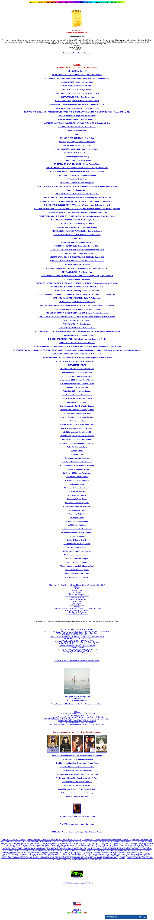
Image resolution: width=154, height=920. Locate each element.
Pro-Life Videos (77, 590)
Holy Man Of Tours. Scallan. (77, 402)
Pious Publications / (101, 850)
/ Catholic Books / (59, 840)
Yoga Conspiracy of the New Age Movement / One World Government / (40, 850)
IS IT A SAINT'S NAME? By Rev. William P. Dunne (77, 328)
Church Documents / (93, 843)
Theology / (92, 856)
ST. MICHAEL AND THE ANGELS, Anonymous (77, 183)
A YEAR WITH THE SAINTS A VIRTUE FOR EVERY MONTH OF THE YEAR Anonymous (77, 78)
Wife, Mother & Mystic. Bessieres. (77, 577)
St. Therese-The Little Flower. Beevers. (77, 551)
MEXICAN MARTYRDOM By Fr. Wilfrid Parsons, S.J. (77, 119)
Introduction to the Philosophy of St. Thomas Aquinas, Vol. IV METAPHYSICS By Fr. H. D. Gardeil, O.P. (77, 294)
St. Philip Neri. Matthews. (77, 525)
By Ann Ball (99, 257)
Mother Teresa (95, 859)
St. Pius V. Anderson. (77, 536)
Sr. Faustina (55, 856)
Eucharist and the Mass (110, 845)
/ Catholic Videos (47, 840)
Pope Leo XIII (77, 134)
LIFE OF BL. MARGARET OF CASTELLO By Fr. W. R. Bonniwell (77, 298)
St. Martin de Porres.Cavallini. (77, 521)
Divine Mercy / (35, 845)
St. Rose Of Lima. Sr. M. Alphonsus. (77, 544)
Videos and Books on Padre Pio (77, 614)
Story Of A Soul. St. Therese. (77, 562)
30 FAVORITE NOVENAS (77, 365)
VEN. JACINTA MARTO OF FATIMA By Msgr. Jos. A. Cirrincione (77, 235)
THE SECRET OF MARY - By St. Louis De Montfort (77, 175)
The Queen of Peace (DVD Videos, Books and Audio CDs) (77, 649)
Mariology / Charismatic (37, 849)
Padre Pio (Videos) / (72, 850)
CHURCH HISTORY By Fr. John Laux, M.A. (77, 82)
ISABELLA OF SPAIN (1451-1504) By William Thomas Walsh (77, 101)
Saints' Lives (77, 238)
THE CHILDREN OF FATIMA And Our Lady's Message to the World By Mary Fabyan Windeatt (77, 197)
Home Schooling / (89, 847)
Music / (134, 849)
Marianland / (7, 849)
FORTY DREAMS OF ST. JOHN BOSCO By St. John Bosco (77, 93)
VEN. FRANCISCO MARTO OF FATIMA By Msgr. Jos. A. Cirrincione (77, 231)
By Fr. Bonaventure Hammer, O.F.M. (86, 246)
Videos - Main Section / (9, 858)
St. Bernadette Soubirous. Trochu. (77, 469)
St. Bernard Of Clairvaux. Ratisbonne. (77, 473)
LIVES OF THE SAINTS (70, 253)
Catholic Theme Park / (50, 843)
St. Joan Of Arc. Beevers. (77, 495)
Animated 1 (127, 840)
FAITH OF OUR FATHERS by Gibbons (77, 90)
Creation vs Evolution (77, 598)
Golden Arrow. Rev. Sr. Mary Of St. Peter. (77, 398)
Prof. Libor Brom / (61, 852)
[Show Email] (140, 916)
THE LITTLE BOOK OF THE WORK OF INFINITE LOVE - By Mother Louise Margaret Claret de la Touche (77, 216)
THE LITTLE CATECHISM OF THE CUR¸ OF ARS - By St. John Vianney (77, 220)
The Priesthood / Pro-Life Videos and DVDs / (123, 850)
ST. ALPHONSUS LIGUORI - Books (77, 279)
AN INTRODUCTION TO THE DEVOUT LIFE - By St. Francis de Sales (77, 75)
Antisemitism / (117, 840)
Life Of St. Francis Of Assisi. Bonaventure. (77, 428)
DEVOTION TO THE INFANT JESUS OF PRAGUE (77, 343)
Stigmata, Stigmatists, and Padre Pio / (74, 856)
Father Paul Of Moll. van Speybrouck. (77, 391)
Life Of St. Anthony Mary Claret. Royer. (77, 413)
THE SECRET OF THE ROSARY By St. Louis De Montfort (77, 361)
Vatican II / (148, 856)
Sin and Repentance (110, 858)
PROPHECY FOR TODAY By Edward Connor (77, 640)
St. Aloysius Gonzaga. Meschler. (77, 458)
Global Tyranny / (51, 847)
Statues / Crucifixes (19, 840)
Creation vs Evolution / (121, 843)
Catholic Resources (34, 840)
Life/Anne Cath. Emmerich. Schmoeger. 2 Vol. (77, 410)
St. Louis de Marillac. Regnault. (77, 503)
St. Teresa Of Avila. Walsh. (77, 547)
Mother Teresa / (126, 849)
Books (20, 843)
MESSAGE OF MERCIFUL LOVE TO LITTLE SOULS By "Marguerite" (77, 354)
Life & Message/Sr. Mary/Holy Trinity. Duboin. (77, 406)
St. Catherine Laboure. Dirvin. (77, 477)
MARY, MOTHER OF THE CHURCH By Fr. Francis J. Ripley (77, 108)
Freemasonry (77, 603)
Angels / (109, 840)
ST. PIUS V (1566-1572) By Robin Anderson (77, 160)
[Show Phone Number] (144, 916)
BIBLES (77, 587)
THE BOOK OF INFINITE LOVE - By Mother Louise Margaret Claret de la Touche (77, 212)
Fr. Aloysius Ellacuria (142, 845)
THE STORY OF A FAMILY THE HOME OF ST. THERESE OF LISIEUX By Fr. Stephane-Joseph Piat (77, 276)
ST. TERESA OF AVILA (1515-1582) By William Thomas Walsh (77, 164)
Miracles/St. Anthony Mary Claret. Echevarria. (77, 443)
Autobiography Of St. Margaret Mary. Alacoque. (77, 380)
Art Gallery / (84, 841)
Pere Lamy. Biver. (77, 451)
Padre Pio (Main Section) (77, 130)
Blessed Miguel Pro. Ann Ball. (77, 387)
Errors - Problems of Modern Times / (89, 845)
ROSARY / (48, 854)
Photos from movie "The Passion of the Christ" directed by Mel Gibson (77, 704)
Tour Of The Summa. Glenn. (77, 190)
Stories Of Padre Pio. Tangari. (77, 559)
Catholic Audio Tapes (73, 840)
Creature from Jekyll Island (77, 599)
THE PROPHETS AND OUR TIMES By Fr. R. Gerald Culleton (77, 642)
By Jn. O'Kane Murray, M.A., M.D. (91, 250)
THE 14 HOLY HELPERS (64, 246)
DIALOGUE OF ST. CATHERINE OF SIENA (77, 86)
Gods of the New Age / (36, 847)
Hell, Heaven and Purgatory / (72, 847)
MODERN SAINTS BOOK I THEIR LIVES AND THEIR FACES (72, 257)
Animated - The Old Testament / (24, 841)
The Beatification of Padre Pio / (110, 841)
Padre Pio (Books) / (87, 850)
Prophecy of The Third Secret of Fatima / (25, 852)
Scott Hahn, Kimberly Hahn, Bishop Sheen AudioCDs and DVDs (128, 854)
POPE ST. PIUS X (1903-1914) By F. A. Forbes (77, 138)
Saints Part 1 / (57, 854)
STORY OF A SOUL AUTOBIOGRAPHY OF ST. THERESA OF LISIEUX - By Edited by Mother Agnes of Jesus (77, 186)
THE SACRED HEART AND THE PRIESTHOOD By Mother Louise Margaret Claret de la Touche (77, 358)
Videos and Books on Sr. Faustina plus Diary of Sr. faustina (77, 611)
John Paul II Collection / (104, 847)
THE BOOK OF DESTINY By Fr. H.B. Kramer (77, 629)
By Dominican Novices (84, 242)
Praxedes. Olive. (77, 454)
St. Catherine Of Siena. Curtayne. (77, 480)
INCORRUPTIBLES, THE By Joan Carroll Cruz (77, 97)
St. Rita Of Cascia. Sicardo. (77, 540)
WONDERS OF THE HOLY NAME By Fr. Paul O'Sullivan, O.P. (77, 291)
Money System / (114, 849)
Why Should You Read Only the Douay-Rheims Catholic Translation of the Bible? (77, 585)
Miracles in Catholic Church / (97, 849)
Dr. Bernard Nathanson (77, 594)
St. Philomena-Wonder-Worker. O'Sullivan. (77, 532)
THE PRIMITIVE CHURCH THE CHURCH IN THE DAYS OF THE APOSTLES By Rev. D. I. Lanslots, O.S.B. (77, 201)
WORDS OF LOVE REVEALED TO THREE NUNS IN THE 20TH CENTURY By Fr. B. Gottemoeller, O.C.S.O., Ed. (77, 283)
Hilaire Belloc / (126, 841)
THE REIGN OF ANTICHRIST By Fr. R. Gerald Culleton (77, 644)
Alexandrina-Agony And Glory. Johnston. (77, 372)
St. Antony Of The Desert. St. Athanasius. (77, 462)
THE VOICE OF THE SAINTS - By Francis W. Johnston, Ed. (77, 194)
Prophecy (77, 607)
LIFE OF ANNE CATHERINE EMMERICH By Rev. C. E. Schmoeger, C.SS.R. (77, 104)
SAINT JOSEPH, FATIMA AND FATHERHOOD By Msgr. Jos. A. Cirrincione (77, 171)
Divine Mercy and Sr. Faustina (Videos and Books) (77, 646)
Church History (105, 843)
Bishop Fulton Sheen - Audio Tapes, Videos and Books (77, 721)
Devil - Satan (77, 601)
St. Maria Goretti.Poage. (77, 510)
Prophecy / (7, 852)
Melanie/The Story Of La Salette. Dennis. (77, 439)
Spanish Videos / (35, 856)
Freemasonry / (9, 847)
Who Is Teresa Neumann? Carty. (77, 573)
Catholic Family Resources (19, 845)
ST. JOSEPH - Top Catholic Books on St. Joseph (77, 302)
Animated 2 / (136, 840)
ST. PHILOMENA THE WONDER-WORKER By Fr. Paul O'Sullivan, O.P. (77, 287)
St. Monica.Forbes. (77, 518)
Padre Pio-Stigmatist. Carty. (77, 447)
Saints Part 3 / (78, 854)
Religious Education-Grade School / (106, 852)
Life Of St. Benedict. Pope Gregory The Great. (77, 417)
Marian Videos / (23, 849)
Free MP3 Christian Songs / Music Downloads (77, 883)
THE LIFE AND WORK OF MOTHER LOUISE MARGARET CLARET (77, 309)
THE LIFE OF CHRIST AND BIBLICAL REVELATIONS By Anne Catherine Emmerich (77, 313)
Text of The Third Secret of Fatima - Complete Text (77, 713)
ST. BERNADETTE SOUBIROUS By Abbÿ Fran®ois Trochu (77, 149)
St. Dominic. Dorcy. (77, 484)
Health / (59, 847)
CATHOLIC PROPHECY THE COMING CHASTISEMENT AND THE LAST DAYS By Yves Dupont (77, 631)
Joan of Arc (117, 847)
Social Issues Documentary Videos (77, 596)
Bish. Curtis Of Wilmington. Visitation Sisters (77, 384)
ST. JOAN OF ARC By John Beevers (77, 153)
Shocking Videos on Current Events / (15, 856)
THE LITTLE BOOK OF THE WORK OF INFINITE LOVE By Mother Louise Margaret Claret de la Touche (77, 317)
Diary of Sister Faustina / (49, 845)
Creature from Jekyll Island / (139, 843)
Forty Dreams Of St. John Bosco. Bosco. (77, 395)
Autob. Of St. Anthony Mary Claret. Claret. (77, 376)
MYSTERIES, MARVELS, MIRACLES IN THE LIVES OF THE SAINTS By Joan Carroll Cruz (77, 123)
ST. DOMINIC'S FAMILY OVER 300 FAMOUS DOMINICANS (66, 268)
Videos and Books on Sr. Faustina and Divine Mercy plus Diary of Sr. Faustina (77, 717)
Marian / (15, 849)
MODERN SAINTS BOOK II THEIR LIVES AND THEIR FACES (72, 261)
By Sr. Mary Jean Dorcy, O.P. (98, 268)
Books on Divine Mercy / (33, 843)
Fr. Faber (122, 858)
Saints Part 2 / (68, 854)
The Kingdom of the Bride (77, 653)
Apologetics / (75, 841)
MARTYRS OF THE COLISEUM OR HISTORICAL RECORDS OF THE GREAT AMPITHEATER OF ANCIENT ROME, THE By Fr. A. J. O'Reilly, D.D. (77, 112)
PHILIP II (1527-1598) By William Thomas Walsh (77, 142)
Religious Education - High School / (131, 852)
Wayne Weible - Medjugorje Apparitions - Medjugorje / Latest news (79, 858)
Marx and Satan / (53, 849)
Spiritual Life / (46, 856)
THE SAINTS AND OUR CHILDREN (77, 264)
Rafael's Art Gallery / (47, 852)
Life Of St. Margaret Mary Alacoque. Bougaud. (77, 436)
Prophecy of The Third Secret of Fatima (77, 651)
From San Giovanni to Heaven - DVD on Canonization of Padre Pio (77, 756)
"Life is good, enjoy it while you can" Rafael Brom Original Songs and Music (77, 698)
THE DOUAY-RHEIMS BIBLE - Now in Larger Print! (77, 722)
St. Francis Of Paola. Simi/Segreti (76, 488)
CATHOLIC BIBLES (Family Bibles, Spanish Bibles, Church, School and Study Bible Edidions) (77, 719)
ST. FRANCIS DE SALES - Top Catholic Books (77, 369)
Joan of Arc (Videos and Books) (77, 157)
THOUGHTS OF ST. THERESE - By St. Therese (77, 224)
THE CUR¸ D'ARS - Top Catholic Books (77, 324)
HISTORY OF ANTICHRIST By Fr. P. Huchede (77, 635)
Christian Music (77, 877)
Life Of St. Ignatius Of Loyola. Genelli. (77, 432)
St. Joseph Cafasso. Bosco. (77, 499)
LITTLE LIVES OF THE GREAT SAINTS (64, 250)
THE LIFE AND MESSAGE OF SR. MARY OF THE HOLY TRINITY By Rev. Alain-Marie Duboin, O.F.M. (77, 305)
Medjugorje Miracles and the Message (73, 849)
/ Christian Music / (88, 840)
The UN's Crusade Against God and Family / (128, 856)
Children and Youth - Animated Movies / (72, 843)
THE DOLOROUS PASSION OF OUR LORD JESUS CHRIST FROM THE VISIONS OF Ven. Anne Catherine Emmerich (77, 331)
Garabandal (18, 847)
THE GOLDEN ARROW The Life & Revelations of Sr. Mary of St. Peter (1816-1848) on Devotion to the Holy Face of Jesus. (77, 346)
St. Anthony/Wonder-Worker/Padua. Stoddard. (77, 465)
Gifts (77, 589)
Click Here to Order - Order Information (77, 53)
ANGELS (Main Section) (77, 71)
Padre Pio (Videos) (77, 647)
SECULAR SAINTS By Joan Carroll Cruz (77, 272)
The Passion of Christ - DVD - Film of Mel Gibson (77, 816)
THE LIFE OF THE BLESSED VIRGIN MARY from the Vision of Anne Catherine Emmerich (77, 205)
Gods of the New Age (77, 605)
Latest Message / (144, 847)
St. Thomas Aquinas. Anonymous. (77, 555)
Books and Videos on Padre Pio (77, 715)
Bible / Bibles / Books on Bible (142, 841)
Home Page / (6, 840)
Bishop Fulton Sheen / (10, 843)
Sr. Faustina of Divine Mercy (77, 179)
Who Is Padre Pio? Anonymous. (77, 570)
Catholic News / (100, 840)
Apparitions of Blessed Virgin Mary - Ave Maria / (53, 841)
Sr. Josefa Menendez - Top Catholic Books (77, 335)
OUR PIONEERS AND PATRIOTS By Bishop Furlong (77, 127)
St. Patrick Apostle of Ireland (94, 854)
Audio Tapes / (93, 841)
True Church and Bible (104, 856)
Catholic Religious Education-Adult (80, 852)
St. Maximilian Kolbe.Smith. (77, 514)
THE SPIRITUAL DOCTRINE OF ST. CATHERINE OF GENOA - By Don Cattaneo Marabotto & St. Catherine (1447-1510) (77, 209)
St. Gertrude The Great (77, 492)
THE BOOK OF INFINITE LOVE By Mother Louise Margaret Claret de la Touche (77, 339)
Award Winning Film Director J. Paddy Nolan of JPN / (37, 858)
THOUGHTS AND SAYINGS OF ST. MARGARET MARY (77, 227)
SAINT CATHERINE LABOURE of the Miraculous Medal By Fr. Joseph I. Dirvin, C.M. (77, 168)
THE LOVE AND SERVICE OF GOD (77, 320)
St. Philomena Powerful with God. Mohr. (77, 529)
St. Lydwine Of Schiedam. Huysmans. (77, 506)
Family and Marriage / (127, 845)
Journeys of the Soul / (130, 847)
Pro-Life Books (77, 592)
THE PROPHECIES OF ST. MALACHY (77, 145)
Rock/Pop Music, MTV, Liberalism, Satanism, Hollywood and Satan (77, 608)
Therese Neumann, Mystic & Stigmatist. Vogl (77, 566)
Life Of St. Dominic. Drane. (77, 421)
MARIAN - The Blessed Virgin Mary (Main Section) (77, 116)
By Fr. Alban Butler (86, 253)
